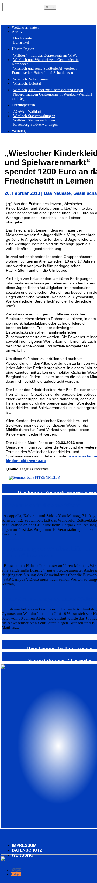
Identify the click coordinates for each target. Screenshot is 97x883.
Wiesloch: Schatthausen (31, 79)
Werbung (19, 131)
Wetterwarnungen (25, 27)
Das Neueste (22, 38)
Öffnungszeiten (23, 105)
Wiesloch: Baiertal (27, 83)
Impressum (24, 845)
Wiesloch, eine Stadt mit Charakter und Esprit (48, 90)
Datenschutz (27, 850)
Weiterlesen (10, 538)
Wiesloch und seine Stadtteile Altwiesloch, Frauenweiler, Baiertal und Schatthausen (45, 70)
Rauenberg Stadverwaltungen (35, 125)
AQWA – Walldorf (27, 112)
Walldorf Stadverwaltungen (34, 120)
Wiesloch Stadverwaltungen (34, 116)
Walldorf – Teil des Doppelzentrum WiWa (45, 55)
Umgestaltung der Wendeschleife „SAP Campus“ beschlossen (49, 552)
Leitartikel (21, 42)
